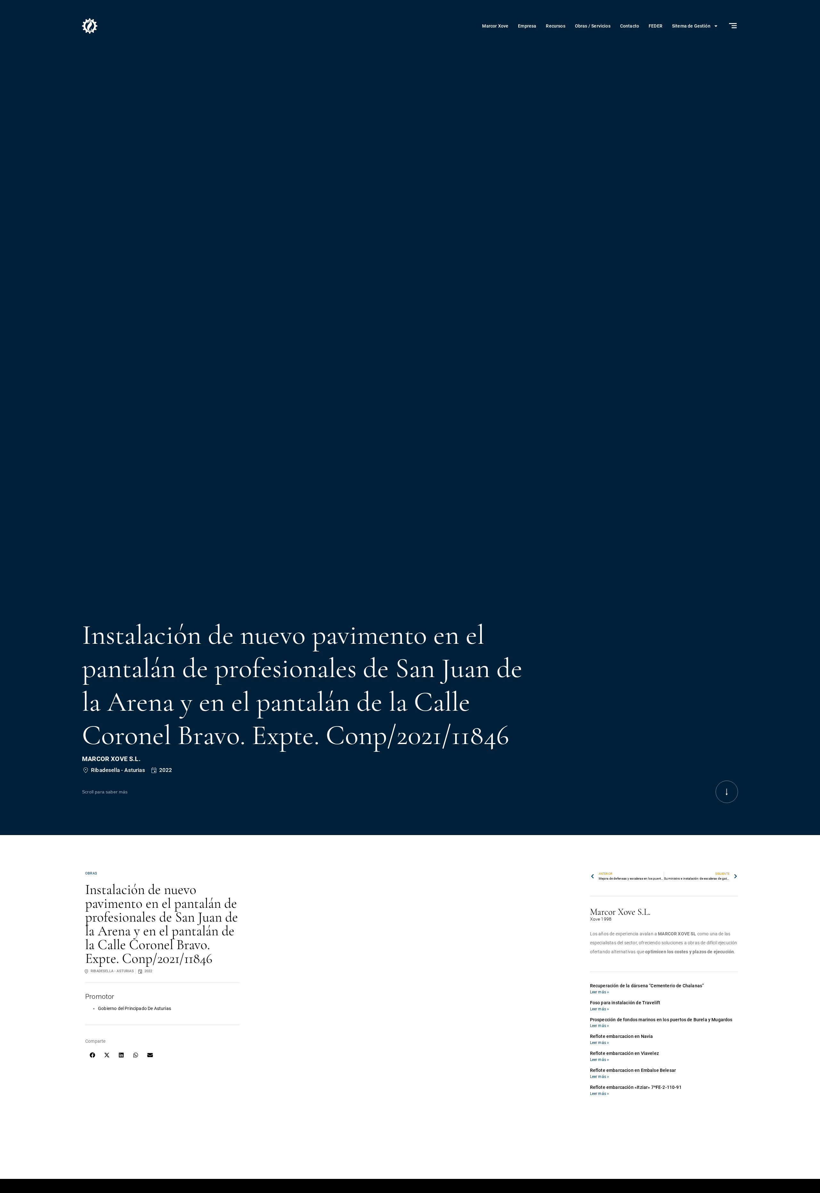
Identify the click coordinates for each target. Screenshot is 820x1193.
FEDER (655, 26)
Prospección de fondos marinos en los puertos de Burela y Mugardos (661, 1019)
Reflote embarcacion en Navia (621, 1036)
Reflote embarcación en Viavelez (624, 1053)
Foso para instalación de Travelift (625, 1002)
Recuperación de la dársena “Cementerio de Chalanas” (647, 985)
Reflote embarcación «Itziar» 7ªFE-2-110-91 (636, 1087)
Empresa (527, 26)
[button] (92, 1055)
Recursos (555, 26)
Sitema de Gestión (691, 26)
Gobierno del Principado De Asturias (134, 1008)
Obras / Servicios (593, 26)
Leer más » (599, 992)
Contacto (629, 26)
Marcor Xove (495, 26)
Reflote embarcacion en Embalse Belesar (633, 1070)
